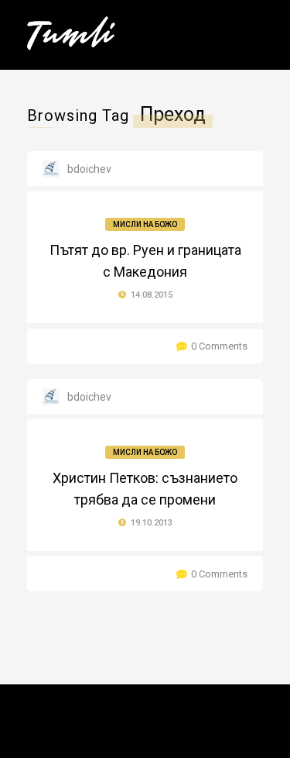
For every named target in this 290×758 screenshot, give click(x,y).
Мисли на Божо (145, 224)
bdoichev (89, 169)
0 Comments (219, 346)
